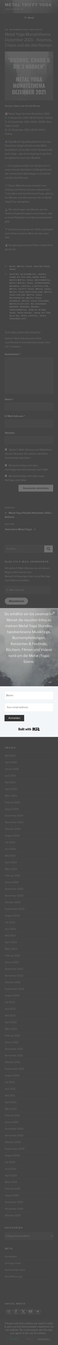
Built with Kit (29, 729)
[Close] (54, 612)
